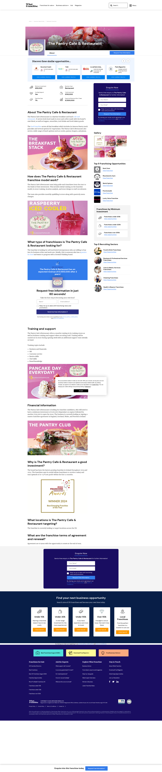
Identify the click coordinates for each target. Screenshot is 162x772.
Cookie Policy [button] (95, 384)
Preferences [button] (88, 386)
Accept (81, 390)
